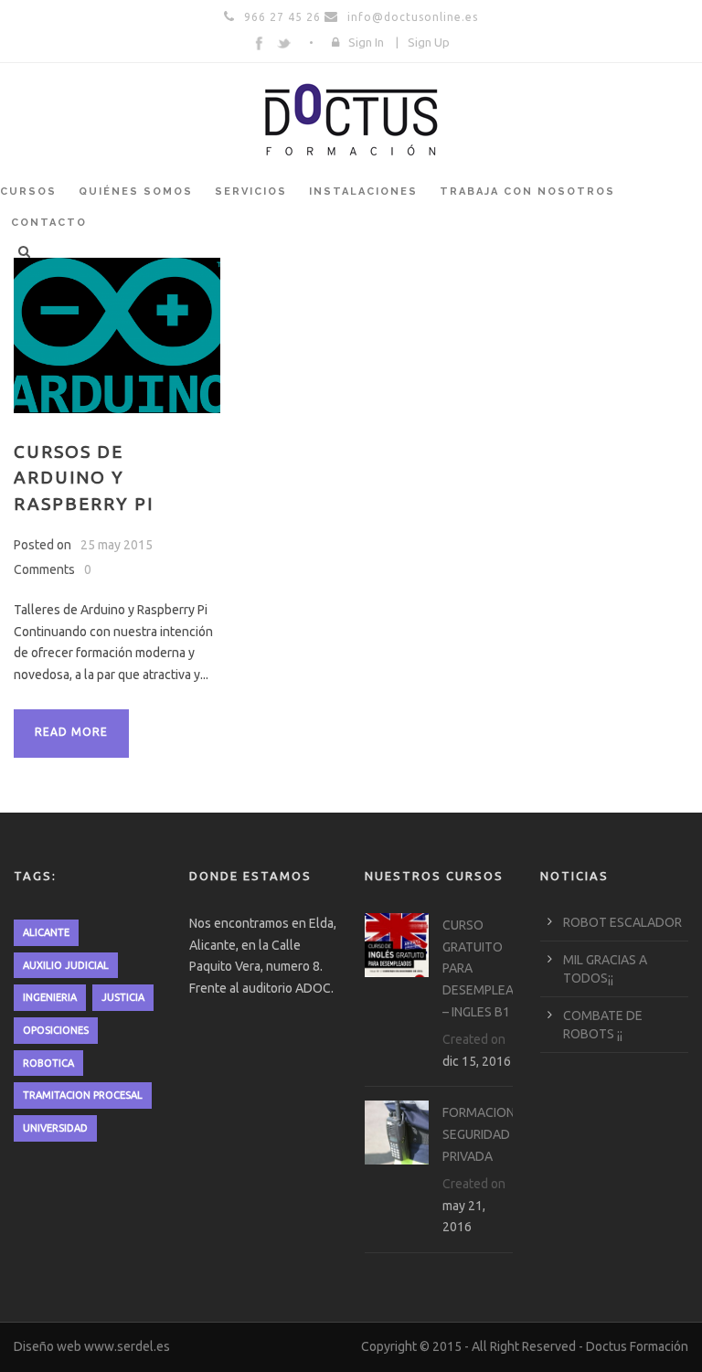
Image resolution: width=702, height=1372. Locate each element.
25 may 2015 (116, 544)
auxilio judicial (66, 965)
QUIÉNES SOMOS (136, 191)
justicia (122, 997)
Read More (71, 732)
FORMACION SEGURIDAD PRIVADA (478, 1134)
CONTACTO (49, 223)
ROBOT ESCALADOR (622, 922)
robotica (48, 1063)
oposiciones (56, 1030)
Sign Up (429, 42)
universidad (55, 1127)
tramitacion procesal (83, 1095)
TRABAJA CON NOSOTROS (527, 191)
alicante (46, 932)
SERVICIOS (251, 191)
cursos (28, 191)
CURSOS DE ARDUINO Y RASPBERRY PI (84, 477)
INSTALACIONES (363, 191)
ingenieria (50, 997)
